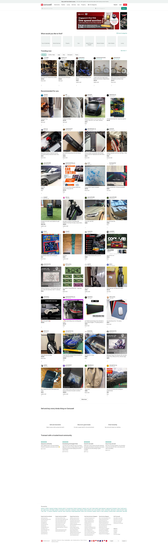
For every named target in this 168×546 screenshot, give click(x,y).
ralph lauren (113, 509)
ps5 (90, 508)
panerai (56, 509)
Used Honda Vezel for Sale (60, 525)
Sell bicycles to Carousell (118, 523)
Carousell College (117, 534)
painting (106, 511)
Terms (82, 540)
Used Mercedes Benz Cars (46, 519)
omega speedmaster (75, 511)
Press (63, 540)
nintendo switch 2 (62, 508)
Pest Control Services (103, 525)
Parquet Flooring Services (89, 520)
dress (119, 508)
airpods (84, 508)
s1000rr (47, 508)
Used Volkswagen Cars (45, 529)
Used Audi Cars (44, 521)
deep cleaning (80, 509)
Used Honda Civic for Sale (60, 523)
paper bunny (46, 509)
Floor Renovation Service (74, 533)
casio (102, 511)
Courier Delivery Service (103, 532)
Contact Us (59, 540)
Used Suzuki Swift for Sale (60, 531)
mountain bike (70, 508)
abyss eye (68, 511)
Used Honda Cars (44, 520)
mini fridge (52, 509)
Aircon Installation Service (89, 531)
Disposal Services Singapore (104, 533)
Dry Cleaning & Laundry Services (105, 524)
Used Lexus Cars (44, 531)
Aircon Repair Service (88, 529)
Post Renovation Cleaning (104, 531)
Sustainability (67, 540)
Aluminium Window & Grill (74, 528)
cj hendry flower (112, 511)
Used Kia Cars (43, 525)
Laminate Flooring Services (89, 517)
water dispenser (102, 508)
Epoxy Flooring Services (89, 519)
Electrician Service (88, 524)
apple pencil (109, 508)
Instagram (115, 531)
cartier (102, 509)
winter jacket (119, 511)
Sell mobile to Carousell (118, 517)
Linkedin (115, 532)
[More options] (41, 85)
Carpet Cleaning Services (103, 519)
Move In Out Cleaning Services (104, 517)
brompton (115, 508)
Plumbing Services (88, 523)
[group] (84, 20)
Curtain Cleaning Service (103, 523)
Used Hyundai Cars (44, 524)
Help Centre (54, 540)
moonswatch (62, 509)
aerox (64, 511)
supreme (51, 508)
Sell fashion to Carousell (118, 519)
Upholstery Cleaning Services (90, 528)
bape (126, 509)
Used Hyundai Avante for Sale (60, 529)
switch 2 (98, 511)
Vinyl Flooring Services (74, 535)
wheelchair (55, 511)
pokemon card (90, 509)
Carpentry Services (73, 523)
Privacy (85, 540)
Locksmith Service (88, 525)
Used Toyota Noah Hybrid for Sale (61, 519)
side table (125, 511)
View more (84, 399)
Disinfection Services (103, 527)
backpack (79, 508)
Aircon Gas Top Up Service (89, 533)
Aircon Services (73, 525)
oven (88, 508)
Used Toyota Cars (44, 517)
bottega (56, 508)
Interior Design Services (74, 527)
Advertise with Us (76, 540)
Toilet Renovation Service (74, 521)
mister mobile (95, 508)
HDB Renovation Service (74, 517)
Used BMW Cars (44, 523)
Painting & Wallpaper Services (75, 524)
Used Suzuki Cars (44, 533)
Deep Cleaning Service (89, 535)
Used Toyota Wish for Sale (60, 517)
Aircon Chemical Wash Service (90, 532)
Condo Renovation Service (75, 520)
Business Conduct (55, 541)
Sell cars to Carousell (117, 521)
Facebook (115, 530)
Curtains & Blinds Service (89, 521)
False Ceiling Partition (74, 529)
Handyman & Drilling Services (90, 527)
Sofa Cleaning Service (103, 520)
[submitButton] (124, 8)
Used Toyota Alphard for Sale (60, 520)
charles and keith (120, 509)
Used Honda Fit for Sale (59, 524)
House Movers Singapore (103, 529)
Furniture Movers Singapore (104, 528)
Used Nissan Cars (44, 528)
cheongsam (73, 509)
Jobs (71, 540)
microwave (89, 511)
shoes (82, 511)
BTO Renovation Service (74, 519)
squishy (94, 511)
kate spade (67, 509)
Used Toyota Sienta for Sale (60, 521)
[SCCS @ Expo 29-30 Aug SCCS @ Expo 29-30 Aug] (98, 20)
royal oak (60, 511)
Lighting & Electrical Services (75, 532)
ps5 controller (97, 509)
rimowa (50, 511)
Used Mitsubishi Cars (45, 527)
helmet (75, 508)
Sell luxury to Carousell (118, 520)
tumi (85, 511)
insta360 (46, 511)
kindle (85, 509)
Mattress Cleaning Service (104, 521)
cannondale (107, 509)
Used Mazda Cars (44, 532)
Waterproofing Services (74, 531)
